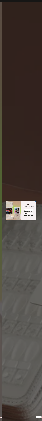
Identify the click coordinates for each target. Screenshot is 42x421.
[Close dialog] (35, 201)
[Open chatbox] (41, 417)
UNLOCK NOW (29, 215)
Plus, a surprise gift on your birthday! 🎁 (28, 211)
